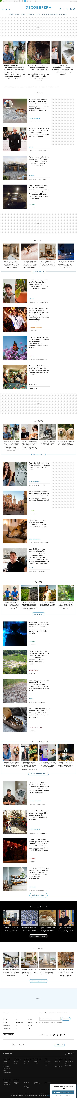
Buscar (9, 9)
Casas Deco (38, 949)
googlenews (74, 9)
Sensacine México (26, 1083)
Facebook (64, 9)
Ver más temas (8, 1034)
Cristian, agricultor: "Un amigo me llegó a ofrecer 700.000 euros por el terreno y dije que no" (47, 605)
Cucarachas (16, 87)
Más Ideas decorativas (38, 936)
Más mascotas (38, 454)
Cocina (30, 1019)
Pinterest (60, 9)
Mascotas (38, 421)
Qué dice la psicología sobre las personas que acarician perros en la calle (47, 443)
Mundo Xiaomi (7, 1072)
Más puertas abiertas (38, 981)
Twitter (67, 9)
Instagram (70, 9)
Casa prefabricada (43, 87)
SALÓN (23, 14)
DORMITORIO (30, 14)
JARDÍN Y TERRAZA (14, 14)
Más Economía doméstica (38, 773)
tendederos (6, 1028)
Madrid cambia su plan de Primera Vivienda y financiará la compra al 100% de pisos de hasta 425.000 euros (66, 764)
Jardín (22, 87)
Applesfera (6, 1066)
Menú (3, 9)
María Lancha (33, 122)
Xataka (32, 510)
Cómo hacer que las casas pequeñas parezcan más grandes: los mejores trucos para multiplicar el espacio (11, 929)
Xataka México (7, 1082)
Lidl (35, 87)
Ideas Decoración (38, 907)
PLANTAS (44, 14)
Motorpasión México (48, 1083)
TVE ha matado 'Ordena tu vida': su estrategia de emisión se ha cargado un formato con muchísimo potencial (39, 370)
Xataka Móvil (6, 1063)
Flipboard (64, 1034)
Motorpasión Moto (36, 327)
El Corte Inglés (29, 87)
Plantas (50, 87)
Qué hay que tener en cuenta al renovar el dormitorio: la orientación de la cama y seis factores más (47, 929)
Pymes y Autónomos (68, 1064)
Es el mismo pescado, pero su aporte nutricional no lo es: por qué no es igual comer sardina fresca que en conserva (39, 712)
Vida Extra (16, 1063)
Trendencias (58, 1061)
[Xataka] (1, 1)
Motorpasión (34, 670)
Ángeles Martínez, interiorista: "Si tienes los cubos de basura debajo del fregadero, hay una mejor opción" (62, 69)
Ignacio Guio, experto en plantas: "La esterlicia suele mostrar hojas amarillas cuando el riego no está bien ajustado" (38, 284)
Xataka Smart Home (6, 1069)
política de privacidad (57, 1022)
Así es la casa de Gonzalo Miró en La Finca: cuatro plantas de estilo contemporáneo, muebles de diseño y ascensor (39, 132)
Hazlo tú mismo (32, 1022)
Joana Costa (33, 485)
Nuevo (6, 9)
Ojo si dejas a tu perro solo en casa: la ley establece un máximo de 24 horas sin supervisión (38, 523)
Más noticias (38, 895)
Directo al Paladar (36, 727)
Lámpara (57, 87)
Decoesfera (58, 1063)
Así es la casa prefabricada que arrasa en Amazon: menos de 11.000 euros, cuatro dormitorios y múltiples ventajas (39, 161)
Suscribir (66, 1019)
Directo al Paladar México (38, 1083)
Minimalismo (19, 1022)
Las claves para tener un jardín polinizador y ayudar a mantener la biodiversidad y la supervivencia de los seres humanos (39, 342)
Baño (17, 1019)
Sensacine (33, 384)
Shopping (31, 175)
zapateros (30, 1025)
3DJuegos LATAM (16, 1083)
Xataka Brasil (6, 1084)
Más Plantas (38, 614)
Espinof (32, 204)
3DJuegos (33, 858)
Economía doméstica (38, 742)
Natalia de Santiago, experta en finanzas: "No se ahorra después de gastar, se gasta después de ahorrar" (11, 764)
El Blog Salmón (69, 1061)
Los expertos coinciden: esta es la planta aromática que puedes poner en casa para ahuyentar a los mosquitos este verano (65, 605)
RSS (57, 1034)
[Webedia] (7, 1053)
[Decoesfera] (38, 6)
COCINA (38, 14)
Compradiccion (58, 1066)
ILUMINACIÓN (62, 14)
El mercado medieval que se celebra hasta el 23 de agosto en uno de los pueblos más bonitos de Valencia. (39, 815)
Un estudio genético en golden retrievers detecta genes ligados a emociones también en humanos (66, 444)
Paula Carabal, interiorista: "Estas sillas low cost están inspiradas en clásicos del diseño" (39, 466)
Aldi (29, 1028)
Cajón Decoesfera (34, 118)
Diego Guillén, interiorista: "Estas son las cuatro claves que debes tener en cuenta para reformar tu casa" (66, 929)
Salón (5, 1022)
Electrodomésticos (35, 801)
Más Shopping (37, 271)
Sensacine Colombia (26, 1086)
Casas (31, 147)
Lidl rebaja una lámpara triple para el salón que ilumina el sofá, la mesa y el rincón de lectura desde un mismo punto (48, 263)
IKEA (17, 1025)
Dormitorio (32, 887)
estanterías (6, 1025)
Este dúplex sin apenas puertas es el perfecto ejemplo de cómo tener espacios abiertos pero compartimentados (47, 971)
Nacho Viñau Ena (34, 302)
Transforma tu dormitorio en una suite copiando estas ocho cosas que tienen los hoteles (29, 929)
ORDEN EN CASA (52, 14)
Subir (68, 1053)
